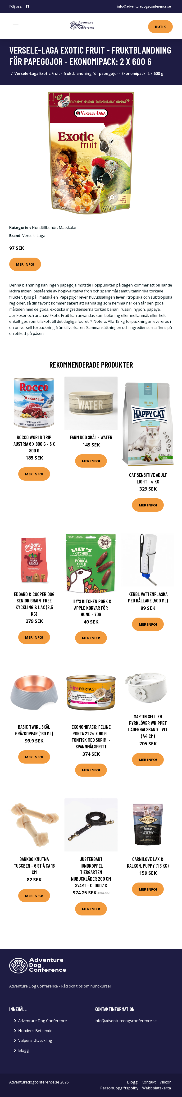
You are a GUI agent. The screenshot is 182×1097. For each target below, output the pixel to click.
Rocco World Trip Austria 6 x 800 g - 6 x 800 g (34, 443)
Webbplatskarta (156, 1088)
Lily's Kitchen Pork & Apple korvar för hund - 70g (91, 607)
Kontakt (148, 1082)
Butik (160, 26)
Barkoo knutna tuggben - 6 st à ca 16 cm (34, 865)
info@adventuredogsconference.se (144, 6)
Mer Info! (25, 264)
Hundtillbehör (44, 227)
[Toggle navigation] (15, 26)
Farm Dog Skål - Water (91, 437)
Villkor (165, 1082)
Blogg (23, 1050)
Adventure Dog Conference (42, 1020)
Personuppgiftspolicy (119, 1088)
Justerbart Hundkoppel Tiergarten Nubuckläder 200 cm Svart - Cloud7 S (91, 872)
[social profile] (27, 6)
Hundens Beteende (35, 1030)
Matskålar (68, 227)
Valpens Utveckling (35, 1040)
